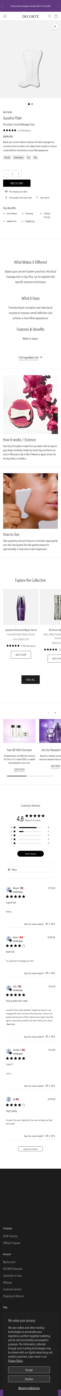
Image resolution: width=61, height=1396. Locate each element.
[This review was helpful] (47, 924)
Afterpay (7, 1282)
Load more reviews (30, 1148)
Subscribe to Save (12, 1275)
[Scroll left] (48, 713)
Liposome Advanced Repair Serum (21, 630)
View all (30, 679)
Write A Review (30, 853)
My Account (9, 1261)
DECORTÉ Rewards (12, 1268)
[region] (30, 828)
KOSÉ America (10, 1236)
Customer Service (12, 1289)
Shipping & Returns (13, 1296)
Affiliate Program (11, 1242)
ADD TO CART (20, 654)
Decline (29, 1378)
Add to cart (16, 183)
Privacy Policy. (15, 1360)
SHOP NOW (19, 769)
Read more (11, 1024)
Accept (29, 1369)
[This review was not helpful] (52, 924)
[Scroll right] (55, 713)
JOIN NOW (55, 766)
